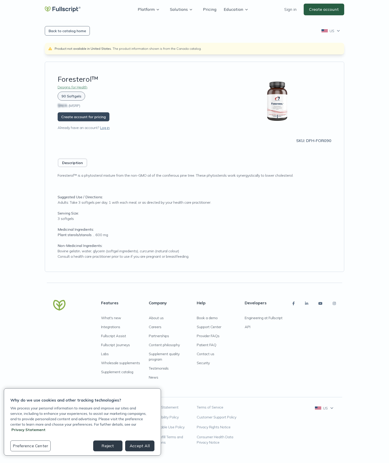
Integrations (110, 327)
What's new (111, 318)
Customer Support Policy (216, 417)
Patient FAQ (206, 345)
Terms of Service (210, 407)
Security (203, 363)
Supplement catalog (117, 372)
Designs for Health (72, 87)
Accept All (140, 445)
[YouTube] (320, 303)
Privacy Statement (164, 407)
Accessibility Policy (164, 417)
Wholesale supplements (120, 363)
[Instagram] (334, 303)
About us (156, 318)
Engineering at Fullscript (264, 318)
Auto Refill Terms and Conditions (166, 440)
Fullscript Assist (113, 336)
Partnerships (159, 336)
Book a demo (207, 318)
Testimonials (159, 368)
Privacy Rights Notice (214, 427)
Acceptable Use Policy (167, 427)
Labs (105, 354)
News (153, 377)
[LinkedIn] (306, 303)
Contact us (205, 354)
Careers (155, 327)
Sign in (290, 9)
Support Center (209, 327)
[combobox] (331, 30)
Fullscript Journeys (115, 345)
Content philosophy (164, 345)
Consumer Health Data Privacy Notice (215, 440)
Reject (108, 445)
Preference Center (30, 445)
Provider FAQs (208, 336)
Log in (105, 127)
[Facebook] (293, 303)
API (247, 327)
